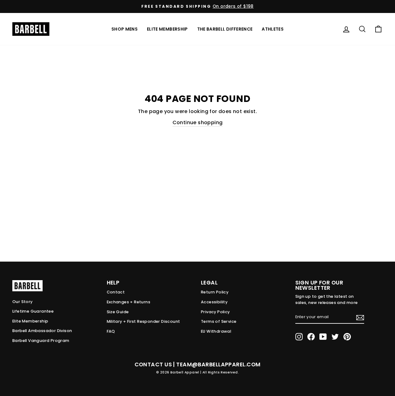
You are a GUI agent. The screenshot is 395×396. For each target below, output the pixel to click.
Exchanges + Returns (129, 302)
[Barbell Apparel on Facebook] (311, 336)
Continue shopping (198, 122)
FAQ (111, 331)
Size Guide (118, 311)
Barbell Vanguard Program (40, 340)
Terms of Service (218, 321)
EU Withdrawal (216, 331)
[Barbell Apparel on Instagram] (299, 336)
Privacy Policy (215, 311)
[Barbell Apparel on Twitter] (335, 336)
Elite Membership (167, 29)
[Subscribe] (360, 317)
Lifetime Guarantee (33, 311)
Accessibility (214, 302)
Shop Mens (124, 29)
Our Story (22, 301)
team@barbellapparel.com (218, 364)
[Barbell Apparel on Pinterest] (347, 336)
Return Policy (214, 292)
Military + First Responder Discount (143, 321)
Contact (116, 292)
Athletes (273, 29)
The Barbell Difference (225, 29)
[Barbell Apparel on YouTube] (323, 336)
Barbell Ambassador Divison (42, 330)
